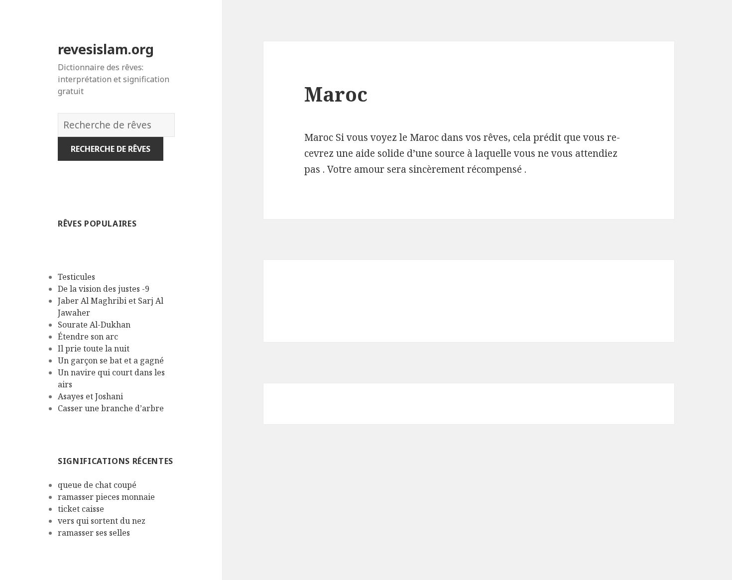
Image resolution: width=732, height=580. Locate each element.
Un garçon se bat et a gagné (111, 360)
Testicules (76, 276)
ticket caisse (81, 508)
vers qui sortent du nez (101, 520)
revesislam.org (106, 49)
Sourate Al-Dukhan (94, 324)
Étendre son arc (88, 336)
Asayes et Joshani (90, 396)
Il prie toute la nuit (93, 348)
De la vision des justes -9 (104, 288)
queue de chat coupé (97, 484)
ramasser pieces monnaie (106, 496)
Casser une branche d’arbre (111, 408)
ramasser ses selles (94, 532)
